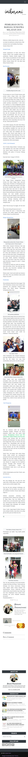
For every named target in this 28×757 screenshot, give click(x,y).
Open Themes (15, 755)
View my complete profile (14, 689)
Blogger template (6, 755)
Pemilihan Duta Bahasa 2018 (9, 626)
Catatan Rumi (8, 753)
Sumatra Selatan (20, 33)
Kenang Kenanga (16, 620)
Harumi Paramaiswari (14, 684)
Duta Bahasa (12, 32)
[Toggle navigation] (25, 2)
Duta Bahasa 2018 (20, 32)
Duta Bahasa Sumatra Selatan (9, 33)
